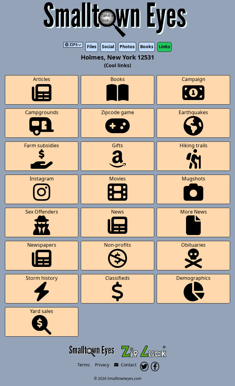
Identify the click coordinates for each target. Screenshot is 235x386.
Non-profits (117, 244)
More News (193, 211)
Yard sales (41, 311)
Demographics (193, 278)
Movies (117, 178)
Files (91, 46)
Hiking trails (193, 145)
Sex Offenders (41, 211)
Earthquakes (193, 112)
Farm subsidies (41, 145)
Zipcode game (117, 112)
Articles (41, 79)
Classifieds (117, 278)
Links (164, 46)
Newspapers (41, 244)
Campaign (193, 79)
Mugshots (193, 178)
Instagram (42, 178)
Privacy (102, 365)
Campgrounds (41, 112)
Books (146, 46)
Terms (83, 365)
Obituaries (193, 244)
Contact (127, 365)
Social (108, 46)
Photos (127, 46)
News (117, 211)
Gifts (117, 145)
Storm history (42, 278)
